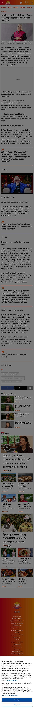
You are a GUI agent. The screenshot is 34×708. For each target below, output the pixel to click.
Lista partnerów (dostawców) (10, 695)
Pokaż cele (17, 704)
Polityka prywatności (11, 680)
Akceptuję (17, 700)
